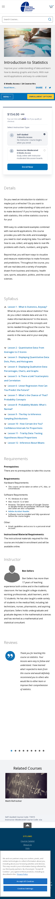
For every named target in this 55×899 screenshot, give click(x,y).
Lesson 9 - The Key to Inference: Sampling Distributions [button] (22, 416)
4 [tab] (23, 751)
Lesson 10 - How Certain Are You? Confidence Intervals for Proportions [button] (23, 426)
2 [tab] (15, 751)
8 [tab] (39, 751)
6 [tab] (31, 751)
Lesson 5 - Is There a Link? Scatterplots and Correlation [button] (26, 378)
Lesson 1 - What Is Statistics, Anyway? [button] (27, 306)
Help (27, 848)
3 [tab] (19, 751)
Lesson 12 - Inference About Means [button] (26, 442)
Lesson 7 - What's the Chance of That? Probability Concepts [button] (26, 397)
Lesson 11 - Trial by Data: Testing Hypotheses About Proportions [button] (23, 435)
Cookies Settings (25, 888)
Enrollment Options (40, 96)
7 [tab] (35, 751)
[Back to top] (27, 825)
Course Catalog (27, 841)
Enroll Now (27, 166)
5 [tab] (27, 751)
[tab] (27, 307)
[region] (25, 874)
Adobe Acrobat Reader (18, 511)
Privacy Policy (22, 874)
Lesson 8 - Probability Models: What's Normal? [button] (25, 407)
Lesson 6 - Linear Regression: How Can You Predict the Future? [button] (25, 388)
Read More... (10, 87)
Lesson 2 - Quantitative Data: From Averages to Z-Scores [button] (24, 349)
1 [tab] (11, 751)
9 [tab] (43, 751)
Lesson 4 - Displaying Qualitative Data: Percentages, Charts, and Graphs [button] (26, 368)
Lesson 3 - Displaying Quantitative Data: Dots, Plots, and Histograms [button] (26, 359)
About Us (27, 844)
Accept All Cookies (25, 881)
